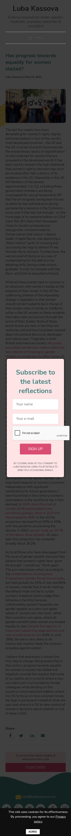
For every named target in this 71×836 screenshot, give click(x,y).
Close (59, 363)
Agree (32, 831)
